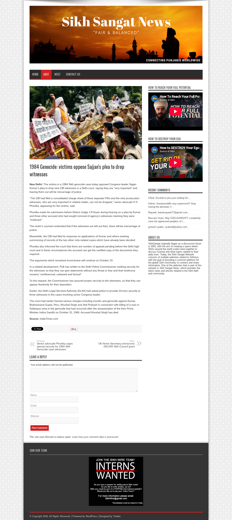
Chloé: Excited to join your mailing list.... (169, 198)
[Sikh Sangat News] (116, 60)
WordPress (91, 516)
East (46, 74)
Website (34, 416)
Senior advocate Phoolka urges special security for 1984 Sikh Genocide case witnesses (55, 345)
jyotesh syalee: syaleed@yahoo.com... (168, 227)
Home (35, 74)
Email (33, 405)
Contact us (73, 74)
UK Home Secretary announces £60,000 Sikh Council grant (116, 344)
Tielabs (117, 516)
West (57, 74)
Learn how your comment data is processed (95, 437)
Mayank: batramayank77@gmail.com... (169, 212)
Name (33, 395)
